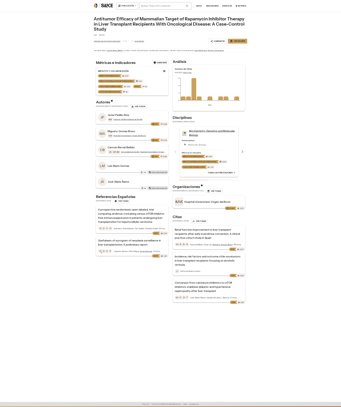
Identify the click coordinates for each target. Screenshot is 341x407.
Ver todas (214, 191)
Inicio (199, 6)
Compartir (217, 41)
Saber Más (160, 62)
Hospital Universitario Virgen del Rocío (207, 201)
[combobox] (127, 6)
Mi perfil (241, 6)
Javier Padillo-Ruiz (200, 50)
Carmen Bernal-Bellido (114, 50)
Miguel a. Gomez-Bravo (216, 50)
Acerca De (227, 6)
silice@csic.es (194, 404)
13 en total (187, 73)
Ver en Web (237, 41)
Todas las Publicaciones (221, 172)
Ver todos (138, 106)
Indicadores (212, 6)
